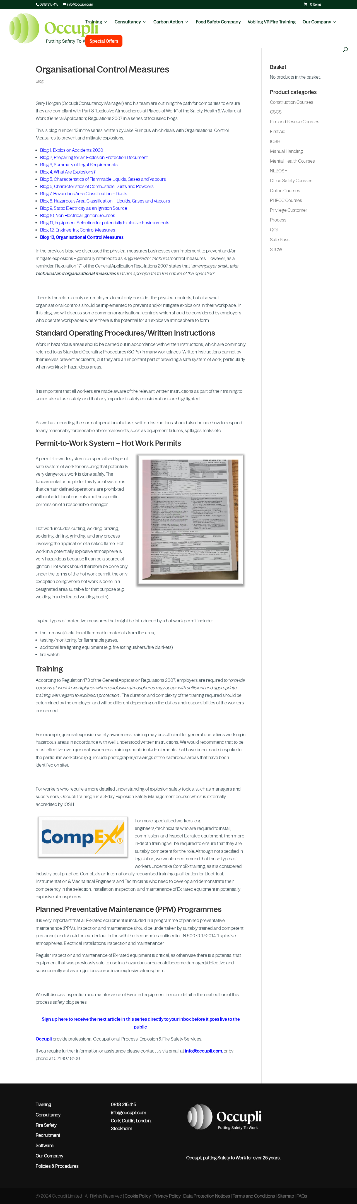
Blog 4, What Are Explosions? (68, 171)
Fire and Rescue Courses (294, 121)
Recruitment (48, 1135)
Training (93, 22)
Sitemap (286, 1195)
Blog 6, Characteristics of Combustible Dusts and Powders (97, 186)
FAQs (301, 1195)
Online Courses (285, 190)
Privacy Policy (167, 1195)
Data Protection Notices (206, 1195)
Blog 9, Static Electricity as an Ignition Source (83, 208)
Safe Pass (280, 239)
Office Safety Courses (291, 180)
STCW (276, 249)
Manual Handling (286, 151)
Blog (40, 81)
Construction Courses (291, 102)
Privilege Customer (288, 210)
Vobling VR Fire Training (272, 22)
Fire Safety (46, 1125)
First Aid (277, 131)
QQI (274, 229)
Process (278, 219)
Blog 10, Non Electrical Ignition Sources (77, 215)
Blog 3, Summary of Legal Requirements (79, 164)
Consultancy (128, 22)
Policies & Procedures (57, 1166)
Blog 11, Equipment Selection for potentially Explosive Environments (104, 222)
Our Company (317, 22)
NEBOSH (279, 170)
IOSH (275, 141)
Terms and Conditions (254, 1195)
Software (45, 1145)
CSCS (276, 111)
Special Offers (104, 41)
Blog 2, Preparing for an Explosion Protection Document (94, 157)
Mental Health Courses (292, 160)
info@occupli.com (203, 1050)
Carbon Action (168, 22)
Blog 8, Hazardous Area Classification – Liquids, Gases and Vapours (105, 200)
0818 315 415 (49, 4)
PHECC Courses (286, 200)
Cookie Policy (138, 1195)
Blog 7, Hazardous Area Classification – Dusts (83, 193)
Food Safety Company (218, 22)
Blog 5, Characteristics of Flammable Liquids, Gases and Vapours (103, 179)
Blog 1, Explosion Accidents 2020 (71, 150)
